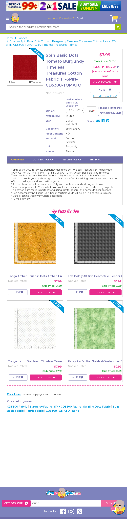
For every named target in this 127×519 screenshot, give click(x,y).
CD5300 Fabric (17, 406)
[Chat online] (117, 508)
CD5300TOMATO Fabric (62, 410)
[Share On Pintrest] (107, 121)
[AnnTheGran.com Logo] (15, 18)
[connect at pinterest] (79, 513)
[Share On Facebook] (103, 121)
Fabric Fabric (35, 410)
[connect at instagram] (71, 513)
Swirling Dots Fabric (97, 406)
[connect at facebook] (63, 513)
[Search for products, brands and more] (118, 27)
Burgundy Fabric (41, 406)
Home (10, 38)
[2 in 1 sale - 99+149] (63, 6)
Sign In (80, 18)
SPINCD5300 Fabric (68, 406)
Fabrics (22, 38)
